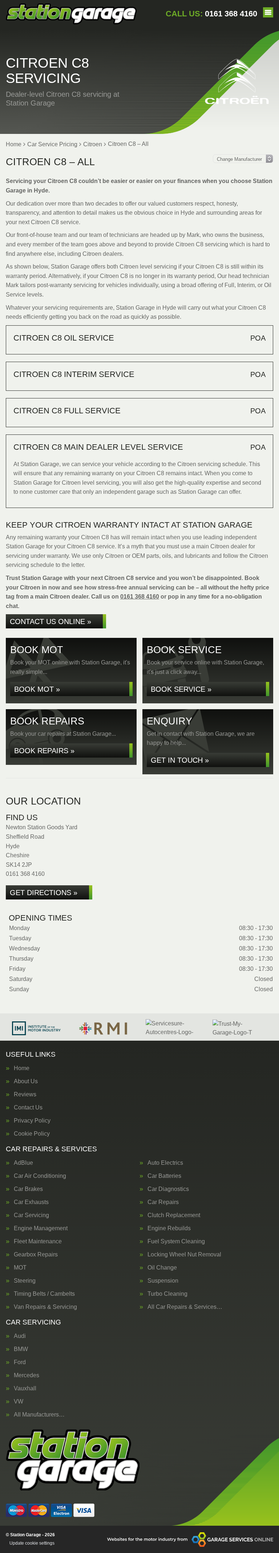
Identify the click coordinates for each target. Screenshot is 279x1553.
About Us (26, 1081)
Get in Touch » (180, 760)
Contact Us (28, 1108)
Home (21, 1068)
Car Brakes (28, 1189)
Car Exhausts (31, 1202)
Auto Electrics (165, 1163)
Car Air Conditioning (40, 1176)
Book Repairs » (44, 751)
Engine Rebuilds (169, 1228)
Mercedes (26, 1375)
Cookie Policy (32, 1134)
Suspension (162, 1281)
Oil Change (162, 1268)
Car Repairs (163, 1202)
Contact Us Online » (50, 621)
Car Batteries (164, 1176)
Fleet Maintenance (38, 1241)
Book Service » (181, 689)
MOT (20, 1268)
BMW (21, 1349)
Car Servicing (31, 1215)
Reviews (25, 1094)
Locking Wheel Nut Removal (184, 1255)
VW (18, 1402)
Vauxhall (25, 1388)
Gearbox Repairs (36, 1255)
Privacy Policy (32, 1121)
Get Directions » (43, 893)
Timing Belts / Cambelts (44, 1294)
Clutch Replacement (173, 1215)
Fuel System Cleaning (176, 1241)
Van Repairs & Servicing (45, 1307)
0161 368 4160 (211, 13)
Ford (20, 1362)
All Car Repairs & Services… (184, 1307)
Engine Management (41, 1228)
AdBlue (23, 1163)
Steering (25, 1281)
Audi (20, 1336)
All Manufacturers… (39, 1415)
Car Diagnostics (168, 1189)
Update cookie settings (31, 1543)
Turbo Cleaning (167, 1294)
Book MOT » (37, 689)
